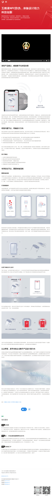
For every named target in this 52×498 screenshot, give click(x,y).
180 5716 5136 (7, 480)
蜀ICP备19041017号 (4, 476)
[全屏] (48, 60)
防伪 (20, 402)
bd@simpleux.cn (7, 482)
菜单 (6, 2)
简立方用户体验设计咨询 (2, 2)
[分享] (29, 409)
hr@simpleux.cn (7, 484)
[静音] (46, 60)
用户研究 (13, 402)
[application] (26, 48)
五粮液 (5, 402)
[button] (26, 48)
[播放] (3, 60)
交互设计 (9, 402)
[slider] (25, 60)
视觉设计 (17, 402)
